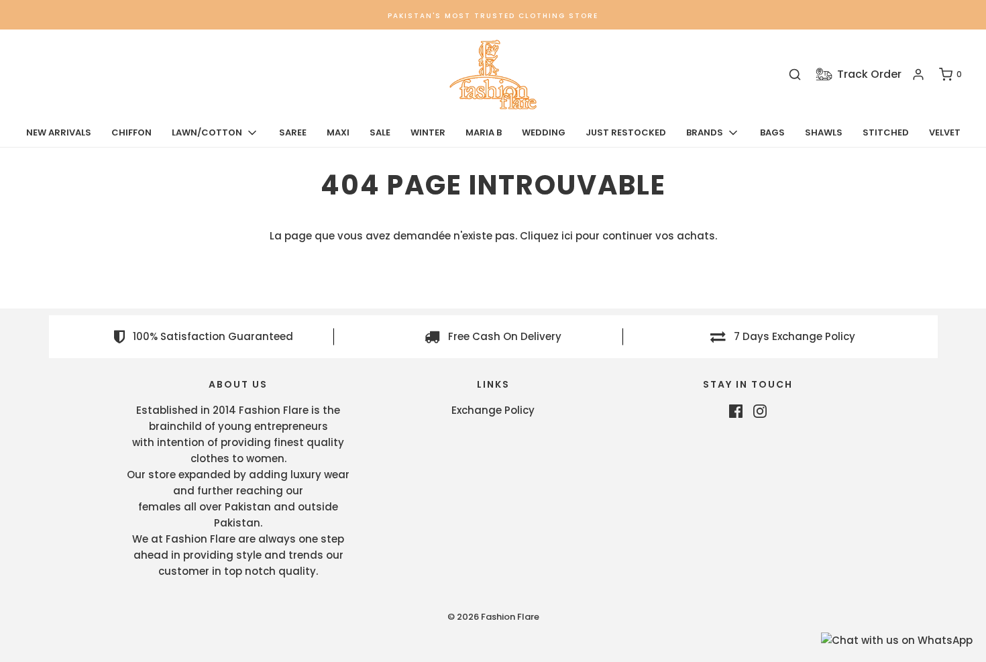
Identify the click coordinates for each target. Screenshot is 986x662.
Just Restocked (626, 132)
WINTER (427, 132)
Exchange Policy (493, 410)
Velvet (945, 132)
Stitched (886, 132)
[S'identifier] (918, 74)
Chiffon (131, 132)
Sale (380, 132)
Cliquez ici (546, 236)
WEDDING (543, 132)
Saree (293, 132)
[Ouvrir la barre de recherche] (795, 74)
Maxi (338, 132)
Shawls (823, 132)
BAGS (772, 132)
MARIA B (483, 132)
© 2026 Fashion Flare (493, 616)
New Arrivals (58, 132)
